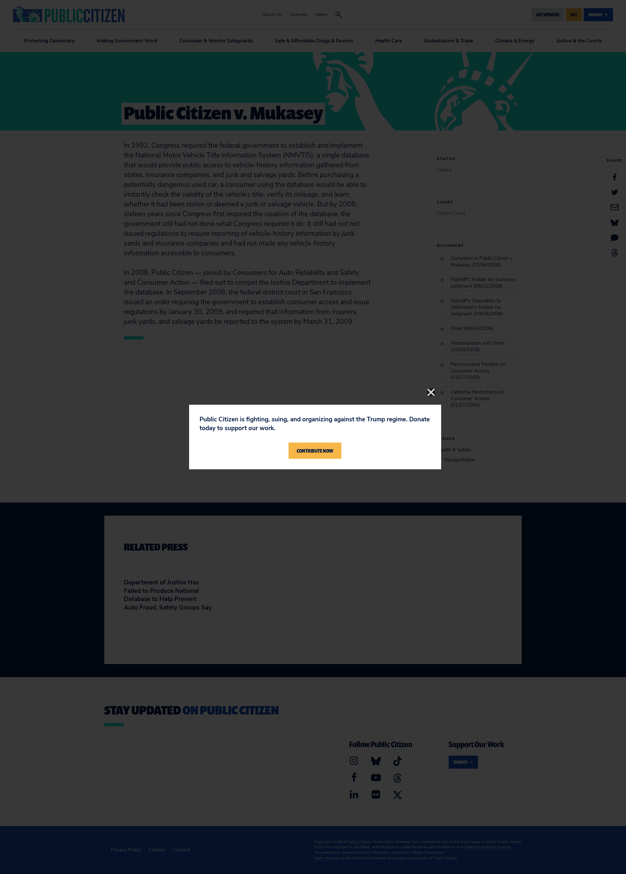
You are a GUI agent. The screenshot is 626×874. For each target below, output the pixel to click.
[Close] (431, 392)
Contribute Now (315, 450)
